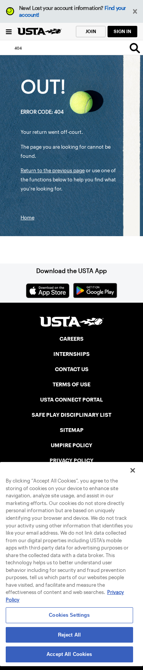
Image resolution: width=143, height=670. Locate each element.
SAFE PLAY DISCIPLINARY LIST (71, 415)
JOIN (90, 31)
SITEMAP (72, 430)
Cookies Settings (69, 615)
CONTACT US (71, 369)
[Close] (132, 470)
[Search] (135, 48)
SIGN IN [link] (122, 31)
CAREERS (71, 339)
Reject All (69, 635)
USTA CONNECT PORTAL (71, 400)
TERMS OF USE (71, 384)
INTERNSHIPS (71, 354)
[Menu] (8, 31)
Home (27, 218)
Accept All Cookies (69, 654)
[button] (135, 11)
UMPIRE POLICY (71, 445)
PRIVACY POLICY (71, 460)
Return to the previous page (53, 170)
